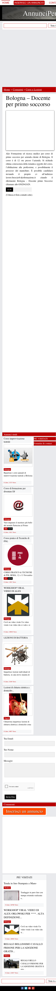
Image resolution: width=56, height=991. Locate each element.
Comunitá (18, 89)
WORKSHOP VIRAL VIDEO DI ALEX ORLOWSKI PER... (14, 590)
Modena (7, 888)
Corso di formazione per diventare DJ (15, 490)
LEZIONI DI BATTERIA (16, 637)
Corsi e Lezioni (34, 89)
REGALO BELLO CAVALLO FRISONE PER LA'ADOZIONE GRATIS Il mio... (32, 965)
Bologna (7, 469)
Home (5, 2)
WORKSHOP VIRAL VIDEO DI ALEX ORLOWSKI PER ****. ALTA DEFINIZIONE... (24, 913)
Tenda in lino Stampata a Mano (20, 883)
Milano (6, 956)
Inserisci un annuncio (29, 2)
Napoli (6, 718)
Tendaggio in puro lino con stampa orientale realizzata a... (32, 895)
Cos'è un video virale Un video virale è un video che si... (32, 929)
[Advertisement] (28, 58)
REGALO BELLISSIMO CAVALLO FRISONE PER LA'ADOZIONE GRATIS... (23, 947)
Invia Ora (10, 796)
